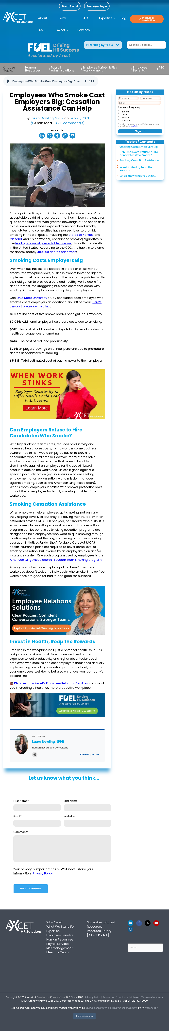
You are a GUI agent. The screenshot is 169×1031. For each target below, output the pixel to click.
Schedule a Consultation (147, 19)
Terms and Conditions (115, 997)
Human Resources (33, 69)
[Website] (34, 754)
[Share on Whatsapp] (65, 136)
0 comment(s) (72, 123)
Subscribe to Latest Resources (101, 924)
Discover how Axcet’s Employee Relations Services (51, 683)
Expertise (105, 18)
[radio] (139, 111)
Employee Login (97, 6)
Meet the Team (57, 952)
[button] (8, 81)
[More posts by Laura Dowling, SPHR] (21, 744)
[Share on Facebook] (57, 136)
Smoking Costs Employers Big (138, 147)
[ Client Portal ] (98, 935)
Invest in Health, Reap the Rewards (135, 168)
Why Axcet (61, 24)
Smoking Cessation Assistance (139, 160)
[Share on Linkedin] (42, 136)
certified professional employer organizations (111, 1007)
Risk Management (59, 948)
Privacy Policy (133, 126)
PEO (161, 67)
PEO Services (83, 24)
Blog (123, 18)
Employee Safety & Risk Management (100, 69)
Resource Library (99, 931)
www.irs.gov (151, 1007)
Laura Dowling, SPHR (47, 118)
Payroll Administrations (62, 69)
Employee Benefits (140, 69)
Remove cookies (84, 1016)
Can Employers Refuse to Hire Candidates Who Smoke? (138, 153)
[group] (50, 81)
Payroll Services (57, 944)
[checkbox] (139, 116)
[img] (85, 81)
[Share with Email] (72, 136)
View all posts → (90, 754)
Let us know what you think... (137, 176)
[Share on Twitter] (50, 136)
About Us (42, 24)
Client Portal (70, 6)
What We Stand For (60, 926)
